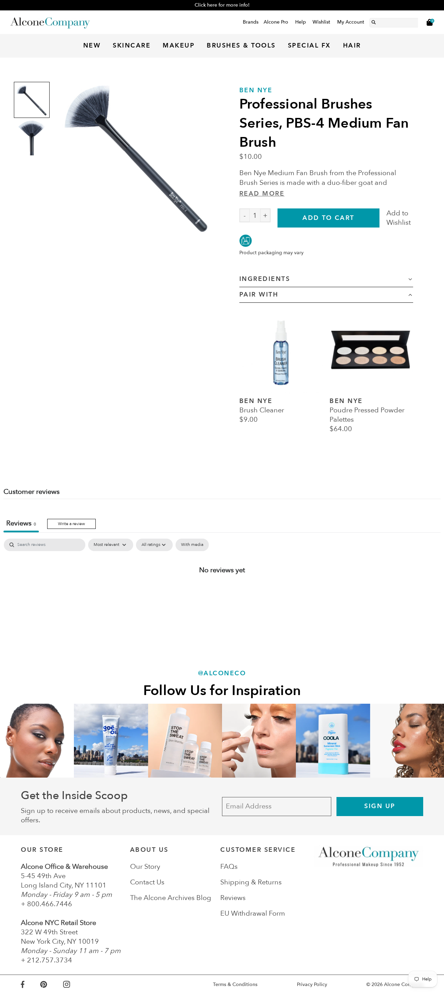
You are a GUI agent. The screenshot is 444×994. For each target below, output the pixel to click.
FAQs (229, 866)
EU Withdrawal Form (252, 913)
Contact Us (147, 882)
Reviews (233, 897)
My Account (350, 22)
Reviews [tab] (21, 523)
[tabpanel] (222, 592)
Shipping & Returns (251, 882)
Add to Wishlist (398, 217)
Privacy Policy (312, 984)
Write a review (71, 523)
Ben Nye (256, 90)
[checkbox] (192, 545)
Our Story (145, 866)
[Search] (373, 21)
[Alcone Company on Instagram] (74, 984)
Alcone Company (403, 984)
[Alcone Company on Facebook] (30, 984)
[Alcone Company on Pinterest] (51, 984)
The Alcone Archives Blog (170, 897)
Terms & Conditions (235, 984)
